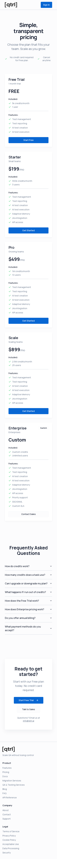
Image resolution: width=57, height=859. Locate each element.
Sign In (46, 4)
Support (6, 818)
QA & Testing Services (13, 784)
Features (7, 767)
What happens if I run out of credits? (25, 592)
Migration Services (11, 780)
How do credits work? (17, 566)
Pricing (5, 772)
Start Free (28, 140)
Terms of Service (10, 831)
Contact (6, 814)
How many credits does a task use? (25, 574)
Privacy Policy (9, 835)
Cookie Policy (9, 839)
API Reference (9, 797)
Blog (4, 789)
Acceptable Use (10, 844)
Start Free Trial (26, 700)
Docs (5, 776)
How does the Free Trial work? (22, 600)
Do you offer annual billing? (20, 618)
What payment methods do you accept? (23, 628)
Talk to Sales (28, 709)
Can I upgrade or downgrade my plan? (26, 583)
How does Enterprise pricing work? (24, 609)
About (5, 810)
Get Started (28, 230)
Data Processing (10, 848)
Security (6, 852)
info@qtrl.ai (28, 720)
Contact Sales (28, 514)
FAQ (4, 793)
